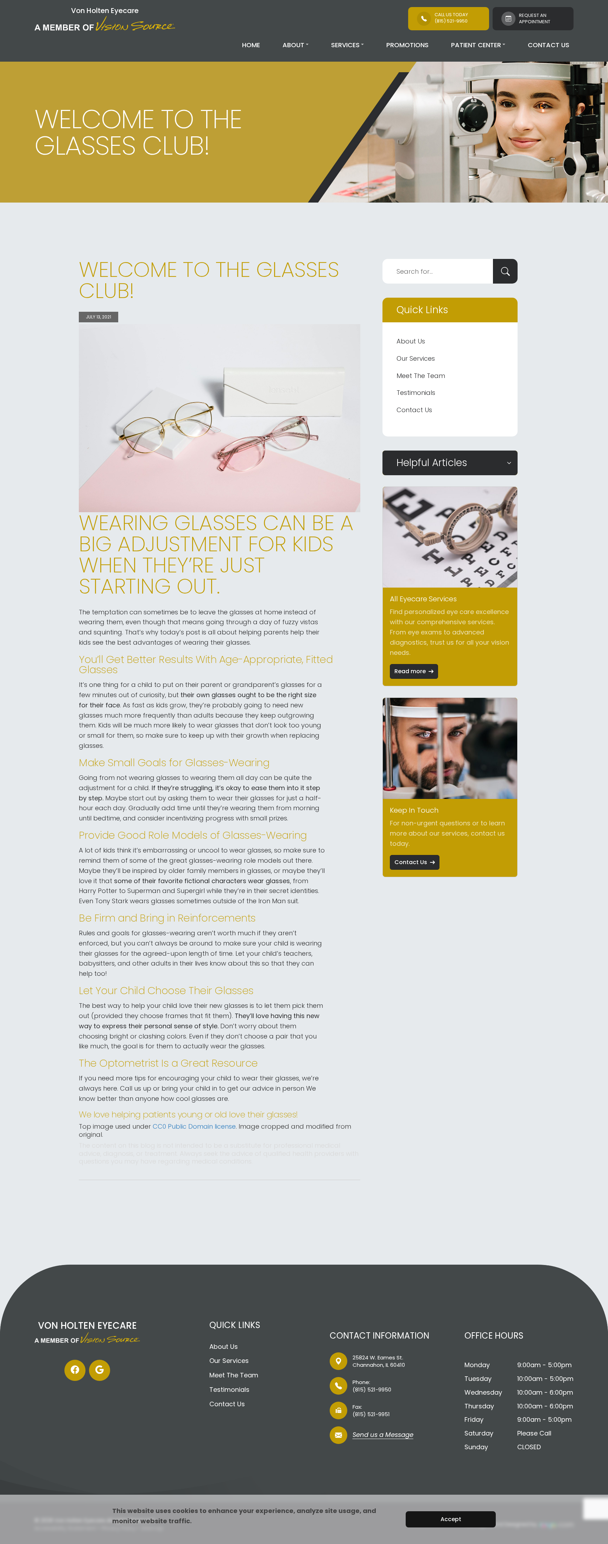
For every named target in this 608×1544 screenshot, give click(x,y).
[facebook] (75, 1370)
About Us (411, 341)
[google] (99, 1370)
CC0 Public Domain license (194, 1126)
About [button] (293, 45)
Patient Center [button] (476, 45)
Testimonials (416, 392)
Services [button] (345, 45)
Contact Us (548, 45)
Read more (410, 671)
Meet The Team (421, 375)
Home (251, 45)
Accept (451, 1519)
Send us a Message (383, 1435)
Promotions (407, 45)
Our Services (416, 358)
